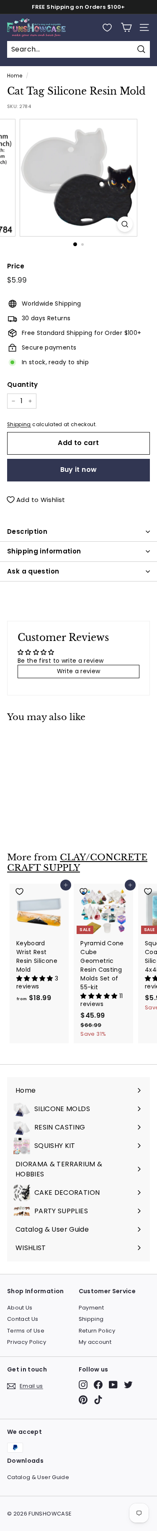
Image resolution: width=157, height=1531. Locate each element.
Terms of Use (25, 1331)
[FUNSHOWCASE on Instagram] (83, 1384)
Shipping (19, 424)
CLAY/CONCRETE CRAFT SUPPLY (77, 862)
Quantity (22, 384)
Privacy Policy (26, 1342)
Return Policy (97, 1331)
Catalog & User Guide (38, 1477)
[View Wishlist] (107, 28)
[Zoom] (125, 224)
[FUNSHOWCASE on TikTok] (98, 1399)
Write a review (78, 671)
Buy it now (78, 469)
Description (27, 531)
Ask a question (33, 571)
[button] (35, 978)
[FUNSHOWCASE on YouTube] (113, 1384)
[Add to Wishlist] (39, 740)
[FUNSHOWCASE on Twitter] (128, 1384)
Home (14, 75)
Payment (91, 1308)
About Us (20, 1308)
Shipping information (44, 551)
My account (95, 1342)
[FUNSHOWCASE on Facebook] (98, 1384)
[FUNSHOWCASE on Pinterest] (83, 1399)
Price (16, 266)
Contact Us (23, 1319)
